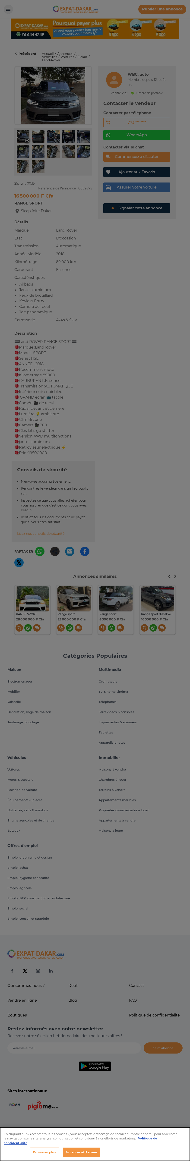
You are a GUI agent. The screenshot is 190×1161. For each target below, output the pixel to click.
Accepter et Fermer (81, 1152)
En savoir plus (44, 1152)
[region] (95, 1144)
